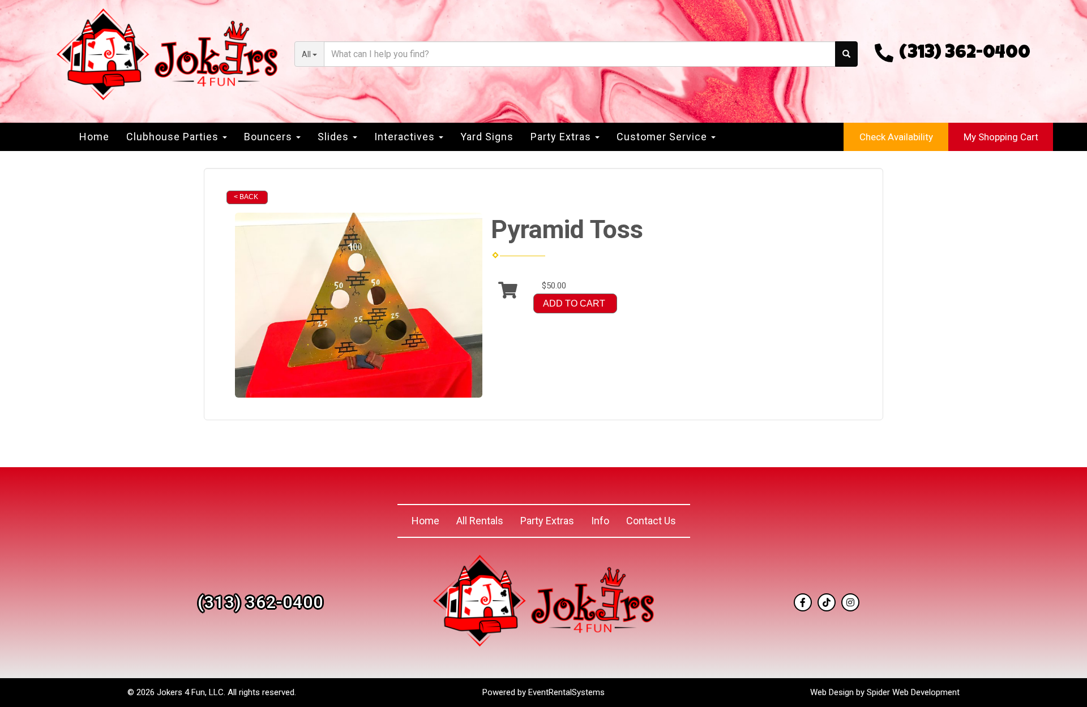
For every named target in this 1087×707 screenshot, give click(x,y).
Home (94, 137)
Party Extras (547, 521)
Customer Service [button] (663, 137)
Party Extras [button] (562, 137)
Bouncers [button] (269, 137)
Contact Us (651, 521)
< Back (246, 197)
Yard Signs (486, 137)
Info (600, 521)
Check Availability (896, 137)
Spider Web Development (913, 692)
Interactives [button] (406, 137)
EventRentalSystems (566, 692)
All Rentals (479, 521)
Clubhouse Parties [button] (173, 137)
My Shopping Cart (1001, 137)
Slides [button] (335, 137)
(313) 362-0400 (964, 54)
